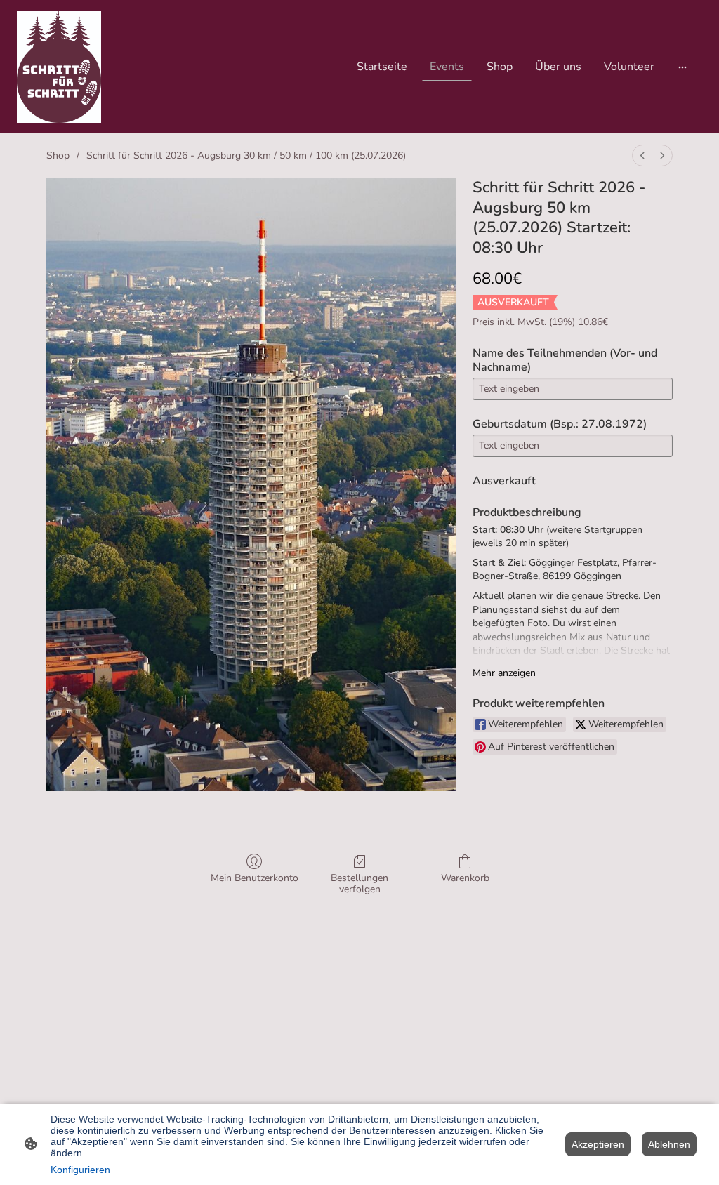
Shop (58, 155)
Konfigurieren (80, 1169)
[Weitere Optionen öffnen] (682, 66)
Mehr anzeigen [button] (504, 673)
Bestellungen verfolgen (359, 883)
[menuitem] (642, 155)
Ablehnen (669, 1144)
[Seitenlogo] (59, 67)
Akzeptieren (598, 1144)
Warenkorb (465, 878)
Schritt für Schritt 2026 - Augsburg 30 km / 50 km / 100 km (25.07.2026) (246, 155)
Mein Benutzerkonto (254, 878)
